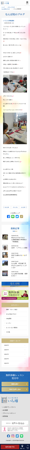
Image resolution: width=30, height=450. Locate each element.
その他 (8, 332)
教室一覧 (22, 448)
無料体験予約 (10, 447)
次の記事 (23, 207)
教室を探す (15, 384)
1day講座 (8, 318)
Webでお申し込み (15, 389)
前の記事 (7, 207)
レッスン (8, 323)
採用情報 (5, 416)
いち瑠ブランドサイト (9, 407)
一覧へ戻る (15, 207)
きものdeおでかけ (11, 314)
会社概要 (5, 410)
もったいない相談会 (11, 327)
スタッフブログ (11, 7)
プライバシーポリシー (9, 413)
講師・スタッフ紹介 (11, 309)
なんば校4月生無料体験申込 (10, 194)
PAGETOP (27, 448)
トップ (3, 7)
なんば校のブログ (6, 9)
